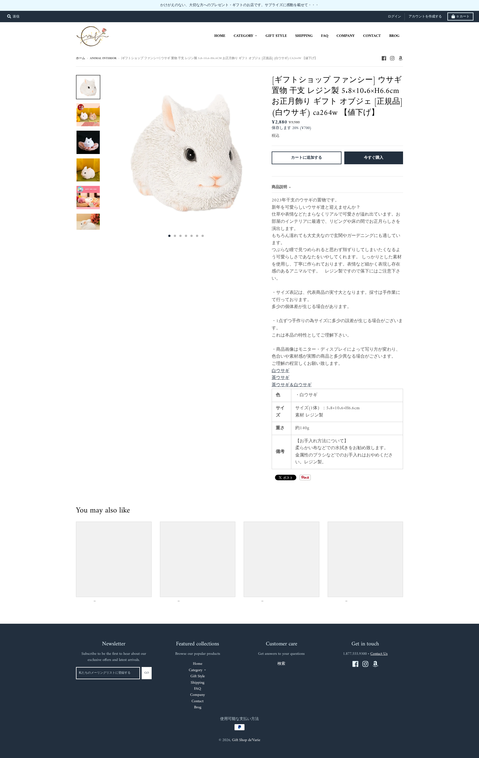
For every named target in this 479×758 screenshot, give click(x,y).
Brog (197, 696)
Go (146, 662)
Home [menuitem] (219, 25)
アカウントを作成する (425, 6)
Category (195, 659)
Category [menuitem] (243, 25)
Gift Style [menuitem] (276, 25)
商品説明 (279, 176)
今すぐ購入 (373, 146)
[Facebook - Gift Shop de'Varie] (383, 47)
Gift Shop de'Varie (246, 729)
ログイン (394, 6)
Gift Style (197, 665)
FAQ (197, 677)
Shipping (197, 671)
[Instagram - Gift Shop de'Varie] (392, 47)
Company (197, 684)
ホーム (80, 47)
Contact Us (379, 643)
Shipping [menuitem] (304, 25)
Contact (197, 690)
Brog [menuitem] (394, 25)
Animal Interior (103, 47)
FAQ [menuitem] (324, 25)
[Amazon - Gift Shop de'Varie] (400, 47)
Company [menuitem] (346, 25)
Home (197, 653)
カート (463, 6)
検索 (281, 653)
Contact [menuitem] (372, 25)
